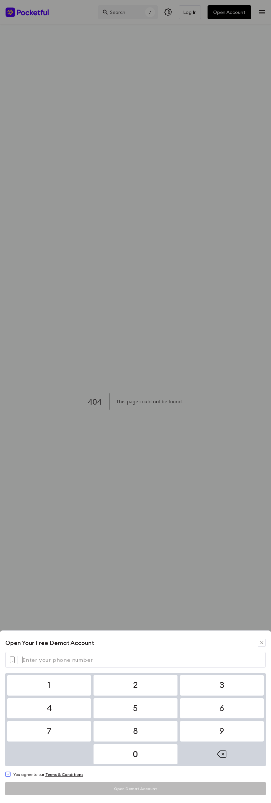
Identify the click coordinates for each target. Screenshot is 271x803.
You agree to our (48, 774)
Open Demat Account (135, 788)
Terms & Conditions (64, 774)
